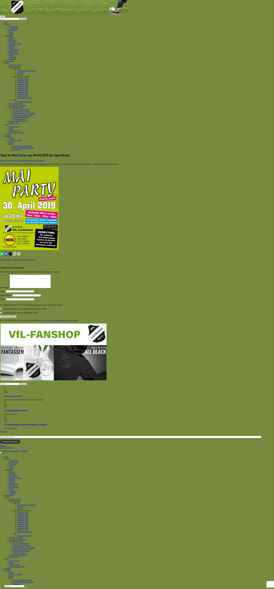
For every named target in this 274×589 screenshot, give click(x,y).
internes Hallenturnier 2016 (22, 146)
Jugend (11, 34)
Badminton (12, 40)
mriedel (2, 160)
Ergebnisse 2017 (22, 88)
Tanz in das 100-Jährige (21, 109)
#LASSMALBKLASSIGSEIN (23, 148)
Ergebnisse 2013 (22, 96)
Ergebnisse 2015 (22, 92)
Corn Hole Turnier (15, 65)
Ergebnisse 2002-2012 (24, 98)
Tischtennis (12, 57)
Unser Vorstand (14, 127)
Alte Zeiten (16, 150)
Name (2, 291)
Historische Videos (19, 119)
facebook (28, 260)
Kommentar (4, 287)
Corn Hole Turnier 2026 (13, 396)
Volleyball (12, 59)
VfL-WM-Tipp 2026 (16, 104)
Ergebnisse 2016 (22, 90)
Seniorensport (13, 51)
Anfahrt (11, 138)
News (6, 22)
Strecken (20, 75)
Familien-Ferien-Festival (21, 117)
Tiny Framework (13, 451)
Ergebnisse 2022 (22, 82)
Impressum (3, 446)
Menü (2, 16)
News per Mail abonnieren (10, 441)
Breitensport (13, 42)
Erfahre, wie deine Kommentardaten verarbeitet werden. (60, 320)
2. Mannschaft (13, 28)
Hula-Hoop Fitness (15, 44)
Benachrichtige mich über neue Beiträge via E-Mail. (20, 313)
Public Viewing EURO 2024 (22, 115)
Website (2, 299)
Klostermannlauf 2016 (24, 102)
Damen (11, 32)
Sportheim (7, 134)
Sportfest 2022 (13, 123)
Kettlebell (12, 46)
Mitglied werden (14, 131)
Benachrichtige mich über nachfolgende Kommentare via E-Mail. (25, 309)
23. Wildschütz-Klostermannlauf (16, 410)
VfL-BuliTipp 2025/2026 (17, 105)
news (33, 260)
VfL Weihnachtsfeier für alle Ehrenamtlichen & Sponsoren (25, 425)
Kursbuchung (8, 61)
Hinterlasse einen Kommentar (35, 160)
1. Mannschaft (13, 26)
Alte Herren (13, 30)
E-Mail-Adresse (6, 295)
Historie (11, 129)
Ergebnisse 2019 (22, 84)
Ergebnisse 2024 (22, 78)
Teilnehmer (21, 73)
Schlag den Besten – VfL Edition (24, 113)
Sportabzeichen (14, 53)
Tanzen (11, 55)
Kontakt (11, 142)
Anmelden (24, 451)
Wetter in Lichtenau (15, 140)
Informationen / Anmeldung (26, 71)
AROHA (12, 38)
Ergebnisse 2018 (22, 86)
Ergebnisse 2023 (22, 80)
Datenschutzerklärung (6, 448)
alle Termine (4, 431)
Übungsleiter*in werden (17, 132)
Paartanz (11, 48)
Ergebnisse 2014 (22, 94)
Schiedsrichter (13, 50)
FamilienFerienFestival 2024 (18, 121)
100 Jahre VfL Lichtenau (21, 111)
